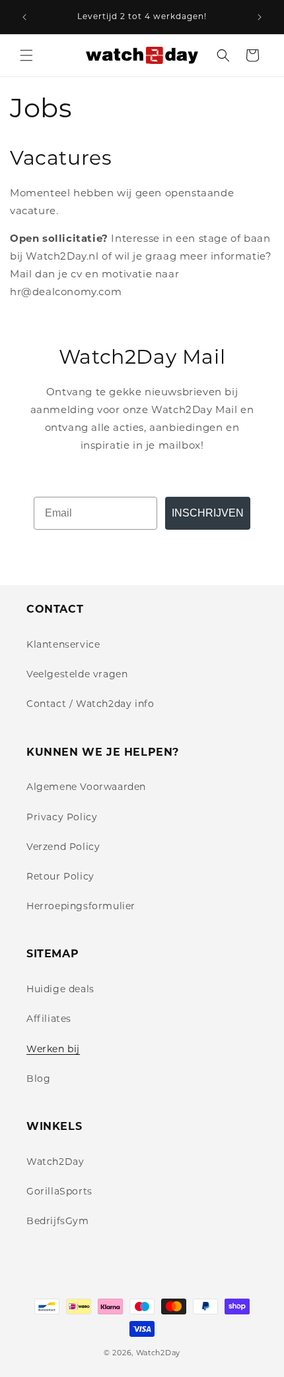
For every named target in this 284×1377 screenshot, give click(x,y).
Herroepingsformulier (80, 906)
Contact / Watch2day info (90, 704)
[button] (26, 55)
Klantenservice (63, 644)
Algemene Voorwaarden (86, 787)
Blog (38, 1078)
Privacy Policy (61, 817)
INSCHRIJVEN (208, 513)
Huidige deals (60, 989)
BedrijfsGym (57, 1221)
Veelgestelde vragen (76, 674)
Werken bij (53, 1049)
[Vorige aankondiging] (24, 17)
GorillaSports (59, 1191)
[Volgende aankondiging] (259, 17)
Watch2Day (55, 1161)
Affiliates (48, 1019)
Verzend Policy (63, 847)
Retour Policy (60, 876)
